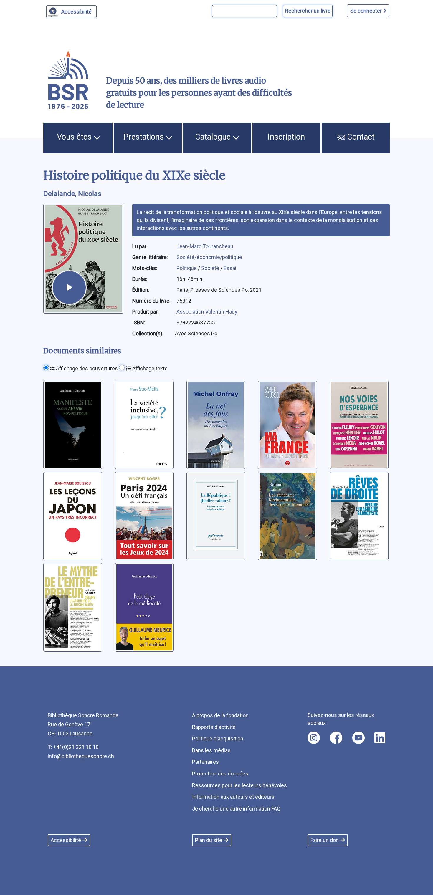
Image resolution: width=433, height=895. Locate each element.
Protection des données (220, 773)
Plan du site (208, 840)
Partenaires (205, 762)
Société (210, 268)
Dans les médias (211, 750)
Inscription (286, 137)
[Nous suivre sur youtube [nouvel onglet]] (358, 738)
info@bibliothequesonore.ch (81, 756)
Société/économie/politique (209, 257)
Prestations (144, 137)
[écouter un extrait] (69, 287)
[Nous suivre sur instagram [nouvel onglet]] (314, 738)
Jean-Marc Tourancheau (204, 246)
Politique (187, 268)
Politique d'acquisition (217, 738)
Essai (230, 268)
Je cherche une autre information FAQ (236, 809)
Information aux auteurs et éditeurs (233, 797)
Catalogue (214, 137)
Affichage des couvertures (86, 368)
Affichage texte (149, 368)
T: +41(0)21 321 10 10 (73, 747)
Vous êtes (75, 137)
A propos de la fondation (220, 715)
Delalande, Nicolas (72, 194)
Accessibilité (76, 12)
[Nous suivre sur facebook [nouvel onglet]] (336, 738)
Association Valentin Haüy (206, 312)
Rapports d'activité (214, 727)
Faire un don (324, 840)
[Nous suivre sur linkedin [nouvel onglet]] (379, 738)
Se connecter (366, 11)
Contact (360, 137)
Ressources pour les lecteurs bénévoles (239, 785)
